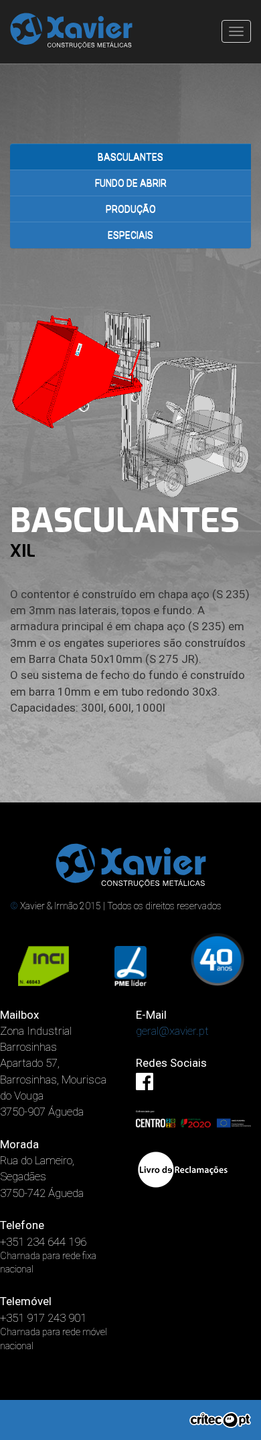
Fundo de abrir (131, 183)
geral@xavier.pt (172, 1030)
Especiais (130, 235)
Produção (131, 209)
